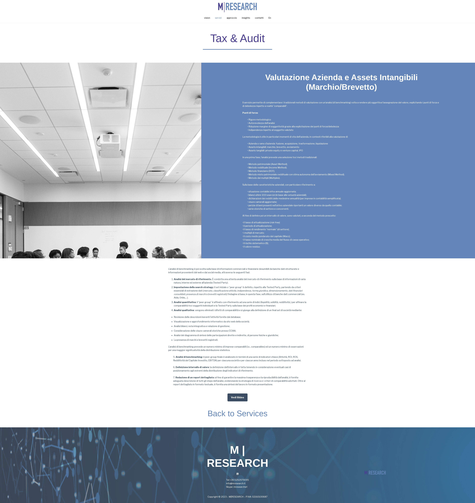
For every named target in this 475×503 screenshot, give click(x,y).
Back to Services (238, 413)
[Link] (237, 6)
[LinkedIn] (237, 474)
